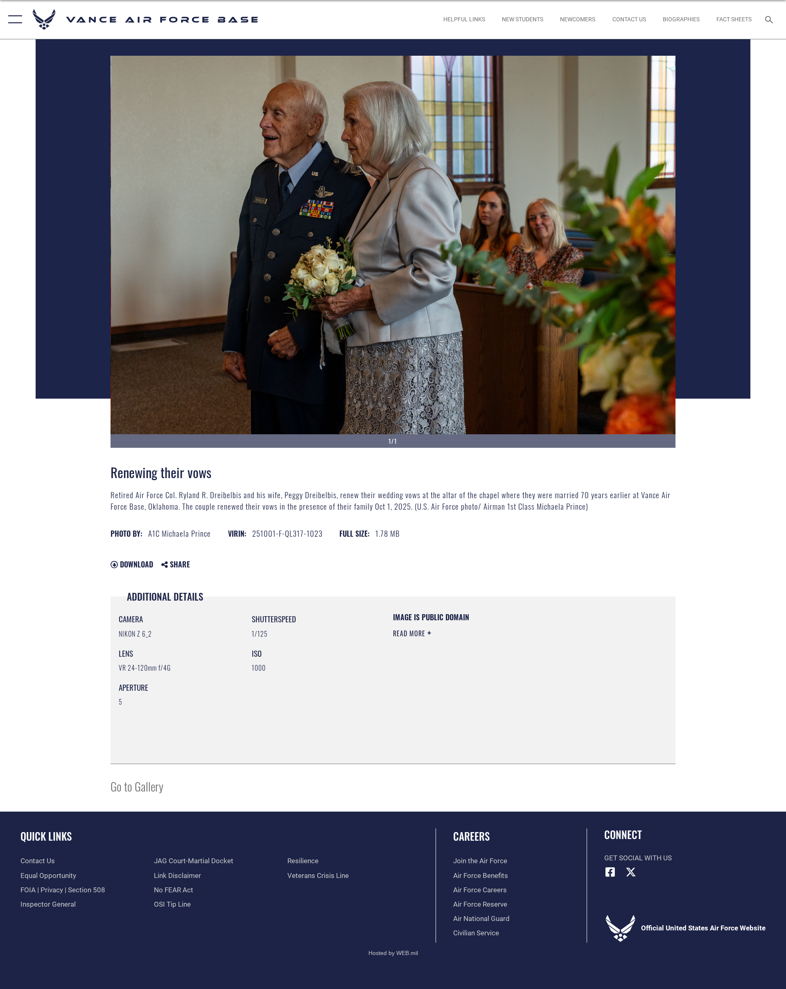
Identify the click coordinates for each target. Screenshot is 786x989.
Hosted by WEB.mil (393, 953)
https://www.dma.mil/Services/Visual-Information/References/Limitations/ (489, 685)
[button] (13, 19)
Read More (410, 633)
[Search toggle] (769, 19)
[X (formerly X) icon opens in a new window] (631, 872)
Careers (471, 836)
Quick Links (46, 836)
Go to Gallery (137, 786)
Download (135, 564)
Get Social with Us (638, 858)
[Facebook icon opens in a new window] (610, 872)
